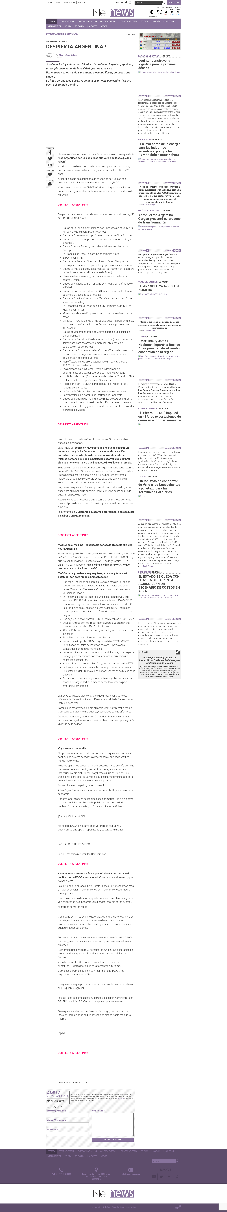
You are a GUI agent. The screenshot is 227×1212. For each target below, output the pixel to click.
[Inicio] (113, 11)
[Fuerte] (159, 496)
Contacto (82, 2)
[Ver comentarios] (147, 96)
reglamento (120, 1098)
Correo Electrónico (56, 1120)
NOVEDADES (92, 26)
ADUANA (68, 26)
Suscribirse (174, 3)
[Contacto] (154, 1176)
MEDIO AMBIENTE (54, 26)
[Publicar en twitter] (50, 159)
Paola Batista (148, 566)
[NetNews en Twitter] (122, 2)
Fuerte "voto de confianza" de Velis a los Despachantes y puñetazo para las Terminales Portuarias (159, 486)
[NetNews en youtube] (130, 2)
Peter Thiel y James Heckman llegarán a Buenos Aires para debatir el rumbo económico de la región (159, 346)
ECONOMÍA (156, 21)
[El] (159, 424)
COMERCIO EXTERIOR (108, 21)
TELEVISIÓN (79, 26)
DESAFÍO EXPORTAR (66, 21)
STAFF (58, 2)
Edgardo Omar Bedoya (68, 55)
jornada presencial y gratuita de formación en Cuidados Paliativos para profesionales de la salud (159, 660)
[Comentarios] (50, 175)
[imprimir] (50, 185)
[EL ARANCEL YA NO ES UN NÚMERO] (159, 294)
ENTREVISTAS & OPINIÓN (87, 21)
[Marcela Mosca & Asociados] (178, 1207)
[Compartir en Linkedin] (50, 165)
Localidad (52, 1129)
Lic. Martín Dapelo (149, 205)
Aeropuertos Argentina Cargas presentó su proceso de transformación (159, 218)
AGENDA (104, 26)
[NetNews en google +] (132, 2)
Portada (51, 21)
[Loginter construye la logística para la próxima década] (159, 72)
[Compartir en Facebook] (50, 153)
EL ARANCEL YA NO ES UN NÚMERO (158, 288)
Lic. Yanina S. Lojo (149, 331)
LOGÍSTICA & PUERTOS (128, 21)
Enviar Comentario (112, 1140)
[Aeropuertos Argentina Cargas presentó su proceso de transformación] (159, 227)
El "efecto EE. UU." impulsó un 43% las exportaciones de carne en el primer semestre (159, 416)
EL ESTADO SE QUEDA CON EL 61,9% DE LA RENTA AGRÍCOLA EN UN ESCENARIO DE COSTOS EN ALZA (159, 584)
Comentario (97, 1110)
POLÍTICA (144, 21)
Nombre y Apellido (56, 1110)
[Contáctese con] (117, 2)
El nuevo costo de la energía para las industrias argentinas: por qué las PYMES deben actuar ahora (159, 149)
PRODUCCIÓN (169, 21)
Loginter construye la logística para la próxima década (157, 64)
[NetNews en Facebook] (126, 2)
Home (50, 2)
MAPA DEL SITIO (69, 2)
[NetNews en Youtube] (177, 1176)
